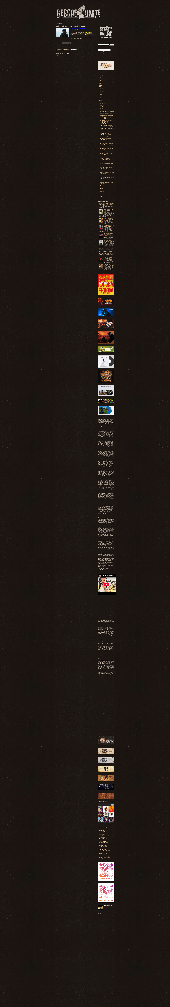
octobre (101, 105)
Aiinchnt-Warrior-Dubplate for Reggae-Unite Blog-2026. (108, 210)
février (101, 191)
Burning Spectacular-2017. (103, 827)
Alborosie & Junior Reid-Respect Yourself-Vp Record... (105, 121)
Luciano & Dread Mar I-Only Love (106, 125)
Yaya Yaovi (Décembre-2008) (104, 858)
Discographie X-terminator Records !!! (106, 113)
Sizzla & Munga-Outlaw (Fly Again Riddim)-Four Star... (106, 168)
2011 (100, 100)
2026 (100, 77)
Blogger (92, 991)
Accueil (74, 58)
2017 (100, 91)
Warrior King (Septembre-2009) (104, 850)
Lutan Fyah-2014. (102, 834)
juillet (101, 109)
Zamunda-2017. (101, 829)
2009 (100, 196)
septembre (102, 106)
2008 (100, 198)
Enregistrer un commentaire (62, 55)
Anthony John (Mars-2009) (103, 854)
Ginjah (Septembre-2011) (103, 838)
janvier (101, 193)
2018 (100, 89)
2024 (100, 80)
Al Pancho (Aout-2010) (103, 846)
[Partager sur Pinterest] (76, 49)
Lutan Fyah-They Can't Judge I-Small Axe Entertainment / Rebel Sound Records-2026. (106, 249)
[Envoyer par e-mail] (71, 49)
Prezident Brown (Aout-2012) (104, 835)
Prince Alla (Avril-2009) (103, 853)
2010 (100, 195)
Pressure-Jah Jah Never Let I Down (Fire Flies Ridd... (106, 154)
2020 (100, 86)
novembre (102, 103)
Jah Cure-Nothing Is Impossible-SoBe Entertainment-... (106, 161)
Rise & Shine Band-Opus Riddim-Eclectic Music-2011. (106, 136)
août (101, 108)
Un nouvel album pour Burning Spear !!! (107, 163)
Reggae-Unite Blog (108, 905)
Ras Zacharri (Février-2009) (104, 856)
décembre (102, 102)
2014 (100, 96)
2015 (100, 94)
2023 (100, 82)
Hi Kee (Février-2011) (102, 841)
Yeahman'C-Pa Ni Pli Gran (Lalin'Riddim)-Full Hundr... (105, 159)
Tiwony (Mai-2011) (102, 837)
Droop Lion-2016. (102, 831)
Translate (106, 51)
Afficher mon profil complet (108, 907)
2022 (100, 83)
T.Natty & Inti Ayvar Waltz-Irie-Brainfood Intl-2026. (108, 258)
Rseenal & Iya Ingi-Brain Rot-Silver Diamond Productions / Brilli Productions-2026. (108, 235)
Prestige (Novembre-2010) (103, 845)
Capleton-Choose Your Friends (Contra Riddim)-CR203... (107, 173)
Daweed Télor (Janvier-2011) (104, 842)
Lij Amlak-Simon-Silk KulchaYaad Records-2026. (109, 265)
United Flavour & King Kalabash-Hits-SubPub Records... (106, 141)
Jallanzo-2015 (101, 833)
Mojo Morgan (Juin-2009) (103, 852)
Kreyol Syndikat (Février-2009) (104, 857)
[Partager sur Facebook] (75, 49)
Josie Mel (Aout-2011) (103, 839)
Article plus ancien (90, 58)
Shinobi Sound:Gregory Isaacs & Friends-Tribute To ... (105, 156)
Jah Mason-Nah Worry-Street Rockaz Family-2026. (109, 241)
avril (100, 188)
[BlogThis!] (72, 49)
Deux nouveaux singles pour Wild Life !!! (107, 126)
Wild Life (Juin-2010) (102, 849)
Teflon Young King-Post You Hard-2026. (106, 253)
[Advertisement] (106, 947)
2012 (100, 99)
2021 (100, 85)
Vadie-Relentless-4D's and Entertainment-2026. (109, 226)
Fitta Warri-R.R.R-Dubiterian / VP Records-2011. (105, 118)
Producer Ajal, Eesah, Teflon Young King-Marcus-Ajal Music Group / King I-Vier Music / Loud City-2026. (106, 204)
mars (101, 190)
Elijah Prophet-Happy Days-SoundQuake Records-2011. (105, 134)
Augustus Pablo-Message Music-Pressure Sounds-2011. (105, 139)
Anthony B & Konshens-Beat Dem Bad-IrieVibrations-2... (107, 146)
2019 (100, 88)
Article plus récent (59, 58)
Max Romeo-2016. (102, 830)
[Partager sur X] (74, 49)
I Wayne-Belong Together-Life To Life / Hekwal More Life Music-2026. (108, 219)
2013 (100, 97)
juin (100, 185)
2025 (100, 79)
